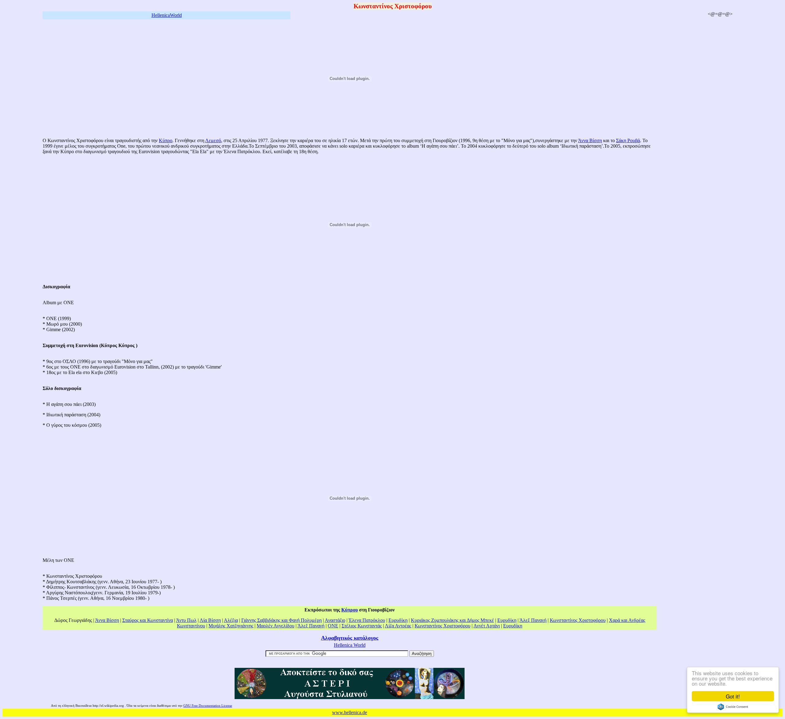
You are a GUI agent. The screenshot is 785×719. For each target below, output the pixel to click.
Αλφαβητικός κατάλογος (349, 638)
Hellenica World (350, 645)
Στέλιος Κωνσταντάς (362, 625)
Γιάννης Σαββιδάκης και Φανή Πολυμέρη (281, 620)
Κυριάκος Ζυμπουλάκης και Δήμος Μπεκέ (452, 620)
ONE (333, 625)
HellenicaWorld (166, 15)
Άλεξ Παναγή (532, 620)
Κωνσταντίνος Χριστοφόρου (578, 620)
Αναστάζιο (335, 620)
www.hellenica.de (349, 712)
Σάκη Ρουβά (628, 140)
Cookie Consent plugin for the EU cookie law (733, 706)
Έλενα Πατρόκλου (367, 620)
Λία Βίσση (210, 620)
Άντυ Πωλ (186, 620)
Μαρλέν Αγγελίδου (275, 625)
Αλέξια (231, 620)
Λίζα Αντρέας (398, 625)
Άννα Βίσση (590, 140)
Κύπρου (349, 609)
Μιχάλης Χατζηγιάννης (231, 625)
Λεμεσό (213, 140)
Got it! (733, 696)
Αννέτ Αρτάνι (486, 625)
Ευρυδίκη (398, 620)
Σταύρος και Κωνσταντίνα (147, 620)
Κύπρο (165, 140)
